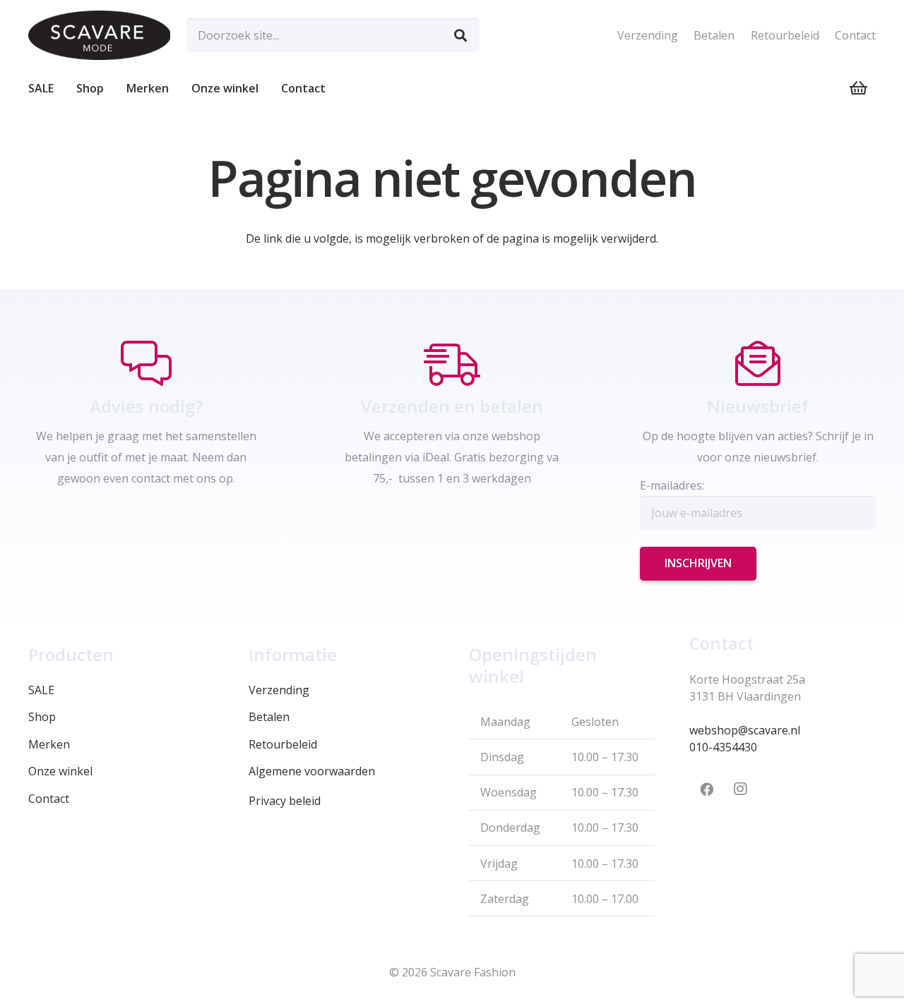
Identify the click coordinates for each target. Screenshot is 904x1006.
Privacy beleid (285, 800)
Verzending (647, 35)
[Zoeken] (460, 35)
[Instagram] (740, 789)
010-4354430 (723, 747)
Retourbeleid (785, 35)
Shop (42, 717)
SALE (41, 690)
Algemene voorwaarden (312, 771)
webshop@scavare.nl (744, 730)
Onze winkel (60, 771)
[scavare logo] (99, 35)
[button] (111, 88)
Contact (855, 35)
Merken (49, 744)
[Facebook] (706, 789)
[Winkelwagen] (859, 88)
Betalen (714, 35)
